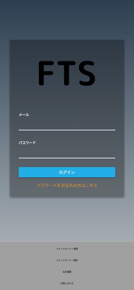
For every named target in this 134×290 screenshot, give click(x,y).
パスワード (27, 142)
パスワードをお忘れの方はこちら (67, 185)
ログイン (67, 172)
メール (24, 114)
